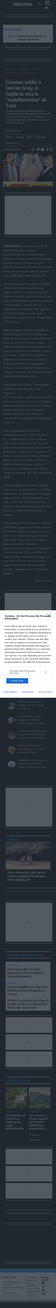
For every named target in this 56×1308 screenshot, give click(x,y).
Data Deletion (10, 692)
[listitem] (28, 672)
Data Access (28, 692)
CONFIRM (17, 681)
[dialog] (28, 654)
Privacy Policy (45, 692)
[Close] (50, 616)
